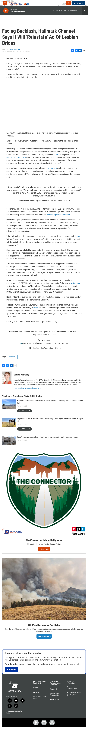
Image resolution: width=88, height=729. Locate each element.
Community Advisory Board (40, 697)
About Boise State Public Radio (39, 682)
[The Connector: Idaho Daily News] (44, 494)
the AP (77, 236)
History (35, 687)
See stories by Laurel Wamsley (28, 388)
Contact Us (53, 689)
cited (58, 154)
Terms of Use (54, 699)
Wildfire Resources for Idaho (44, 625)
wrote (36, 308)
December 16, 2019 (61, 200)
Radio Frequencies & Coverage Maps (73, 687)
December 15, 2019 (52, 348)
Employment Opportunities (54, 694)
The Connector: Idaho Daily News (44, 540)
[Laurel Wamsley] (7, 378)
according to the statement (58, 215)
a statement (51, 168)
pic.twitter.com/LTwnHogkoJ (55, 343)
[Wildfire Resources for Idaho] (44, 589)
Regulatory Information (71, 682)
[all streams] (85, 10)
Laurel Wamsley (14, 49)
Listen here (44, 549)
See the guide (44, 636)
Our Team (36, 692)
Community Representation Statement (55, 683)
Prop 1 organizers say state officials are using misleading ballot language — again (47, 437)
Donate (79, 3)
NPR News (12, 357)
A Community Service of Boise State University (74, 694)
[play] (6, 11)
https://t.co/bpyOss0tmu (44, 196)
